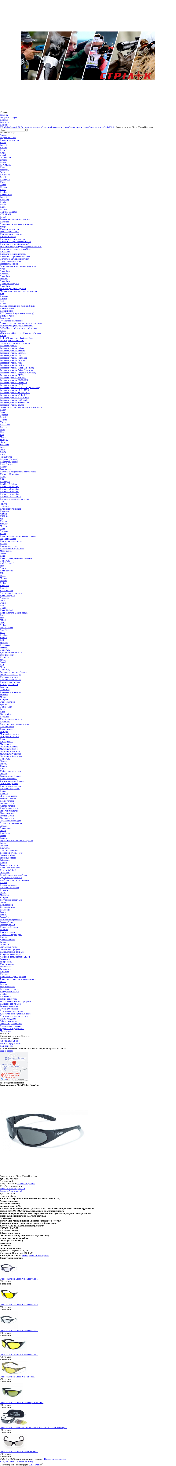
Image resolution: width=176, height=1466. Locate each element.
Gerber (3, 583)
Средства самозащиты (10, 261)
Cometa (3, 420)
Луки (2, 269)
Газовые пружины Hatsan (12, 348)
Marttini (3, 580)
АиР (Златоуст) (7, 563)
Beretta (3, 162)
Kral (2, 434)
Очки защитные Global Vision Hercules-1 (19, 1330)
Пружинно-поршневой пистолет (15, 256)
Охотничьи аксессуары (11, 541)
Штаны (3, 882)
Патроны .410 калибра (10, 496)
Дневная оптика (7, 939)
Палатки (4, 793)
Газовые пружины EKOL (12, 375)
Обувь (3, 902)
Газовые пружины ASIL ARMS (14, 397)
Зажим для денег (8, 1018)
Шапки (3, 863)
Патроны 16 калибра (9, 486)
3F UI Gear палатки (9, 796)
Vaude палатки (7, 813)
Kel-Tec (3, 192)
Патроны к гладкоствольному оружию (18, 472)
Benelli (3, 142)
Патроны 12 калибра (9, 474)
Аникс (3, 335)
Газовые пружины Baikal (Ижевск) (16, 370)
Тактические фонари (10, 788)
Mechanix (4, 895)
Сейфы (3, 994)
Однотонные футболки (11, 877)
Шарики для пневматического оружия (18, 536)
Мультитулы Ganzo (9, 746)
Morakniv (4, 578)
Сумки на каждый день (11, 934)
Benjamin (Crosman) (9, 459)
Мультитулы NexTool (10, 751)
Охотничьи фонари (9, 783)
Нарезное (4, 222)
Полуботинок (6, 905)
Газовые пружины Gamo (11, 355)
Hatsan (3, 167)
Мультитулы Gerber (9, 749)
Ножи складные (7, 595)
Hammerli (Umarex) (9, 462)
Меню (6, 112)
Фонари (3, 773)
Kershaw (4, 635)
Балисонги (5, 687)
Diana (2, 429)
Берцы (3, 912)
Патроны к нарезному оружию (14, 499)
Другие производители (11, 593)
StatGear (4, 647)
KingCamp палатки (9, 808)
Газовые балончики (9, 264)
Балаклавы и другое (9, 865)
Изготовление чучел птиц (12, 548)
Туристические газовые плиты (14, 724)
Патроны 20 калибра (9, 489)
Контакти (4, 122)
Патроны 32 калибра (9, 494)
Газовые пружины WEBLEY (13, 395)
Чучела (3, 543)
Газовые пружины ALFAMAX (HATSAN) (20, 387)
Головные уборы (8, 858)
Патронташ (5, 996)
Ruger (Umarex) (7, 464)
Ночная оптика (7, 964)
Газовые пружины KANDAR (14, 400)
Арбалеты (4, 274)
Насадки (4, 974)
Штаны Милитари (8, 885)
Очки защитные (7, 702)
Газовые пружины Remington (13, 358)
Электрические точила (10, 679)
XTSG (3, 452)
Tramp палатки (7, 803)
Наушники (5, 721)
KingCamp (5, 833)
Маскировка (6, 551)
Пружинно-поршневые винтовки (15, 241)
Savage (3, 226)
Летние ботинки (7, 907)
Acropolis (4, 699)
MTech (3, 620)
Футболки (4, 872)
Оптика (3, 937)
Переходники (6, 311)
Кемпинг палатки (8, 798)
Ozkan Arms (5, 157)
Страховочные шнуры (10, 820)
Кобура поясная (7, 986)
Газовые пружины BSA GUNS (14, 390)
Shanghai (4, 439)
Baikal (3, 303)
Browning (4, 199)
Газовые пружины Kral (11, 363)
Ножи (3, 556)
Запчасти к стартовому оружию (15, 343)
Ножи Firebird (6, 571)
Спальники (5, 828)
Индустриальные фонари (12, 781)
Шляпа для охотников (10, 868)
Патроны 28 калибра (9, 491)
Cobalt (3, 155)
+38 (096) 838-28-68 (9, 1041)
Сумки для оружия (9, 1009)
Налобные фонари (8, 778)
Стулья (3, 825)
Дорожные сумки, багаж (11, 853)
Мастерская (5, 1031)
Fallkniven (4, 585)
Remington (5, 179)
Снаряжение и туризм (10, 692)
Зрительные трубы (8, 947)
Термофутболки (7, 924)
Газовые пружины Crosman (13, 353)
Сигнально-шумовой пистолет (14, 259)
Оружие (4, 135)
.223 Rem (4, 506)
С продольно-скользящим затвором (16, 224)
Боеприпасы (6, 469)
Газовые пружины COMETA (13, 382)
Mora (2, 667)
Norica (3, 422)
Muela (3, 575)
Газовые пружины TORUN (13, 377)
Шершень (4, 511)
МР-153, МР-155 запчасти (12, 340)
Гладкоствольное (8, 137)
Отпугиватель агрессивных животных (18, 266)
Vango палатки (7, 818)
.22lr (2, 501)
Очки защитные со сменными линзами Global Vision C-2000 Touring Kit (33, 1427)
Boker (2, 615)
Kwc (2, 293)
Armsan (3, 147)
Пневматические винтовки (12, 239)
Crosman (4, 296)
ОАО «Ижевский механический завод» (18, 328)
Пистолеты (5, 251)
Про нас (4, 120)
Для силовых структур (10, 1026)
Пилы (3, 769)
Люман (3, 514)
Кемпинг (4, 838)
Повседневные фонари (10, 786)
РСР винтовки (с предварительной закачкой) (21, 246)
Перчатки (4, 890)
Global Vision (6, 707)
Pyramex (4, 704)
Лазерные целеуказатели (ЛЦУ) (15, 957)
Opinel (3, 603)
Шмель (3, 521)
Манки (3, 553)
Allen (2, 712)
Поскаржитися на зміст (55, 1459)
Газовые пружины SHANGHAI (15, 392)
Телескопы (5, 959)
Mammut (4, 845)
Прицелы (4, 971)
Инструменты (6, 741)
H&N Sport (5, 516)
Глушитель (5, 318)
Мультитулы (6, 744)
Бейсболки (5, 860)
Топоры (3, 764)
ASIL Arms (5, 424)
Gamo (2, 412)
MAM (3, 600)
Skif (2, 566)
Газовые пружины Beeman (12, 350)
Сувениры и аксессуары (11, 1011)
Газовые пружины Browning (13, 360)
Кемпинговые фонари (10, 776)
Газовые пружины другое (12, 405)
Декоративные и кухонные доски (15, 1014)
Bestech (3, 637)
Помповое (5, 175)
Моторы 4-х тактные (9, 736)
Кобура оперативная (9, 989)
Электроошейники (9, 850)
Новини (4, 125)
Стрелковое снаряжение (11, 321)
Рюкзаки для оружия (9, 1006)
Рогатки (4, 278)
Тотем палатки (7, 816)
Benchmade (5, 645)
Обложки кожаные (9, 1021)
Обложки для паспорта (11, 1023)
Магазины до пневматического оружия (18, 291)
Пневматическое (8, 236)
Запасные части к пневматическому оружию (21, 323)
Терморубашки (7, 922)
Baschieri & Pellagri (8, 484)
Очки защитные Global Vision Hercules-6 (19, 1279)
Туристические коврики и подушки (16, 840)
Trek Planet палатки (9, 811)
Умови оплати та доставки (12, 1188)
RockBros (4, 717)
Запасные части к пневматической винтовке (21, 407)
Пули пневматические (10, 509)
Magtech (4, 437)
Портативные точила (10, 682)
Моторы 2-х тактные (9, 734)
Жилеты (4, 929)
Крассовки (5, 910)
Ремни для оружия (8, 999)
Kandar (3, 467)
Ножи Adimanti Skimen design (14, 613)
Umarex (3, 298)
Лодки (3, 739)
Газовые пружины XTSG (12, 385)
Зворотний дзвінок (26, 1183)
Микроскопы (6, 962)
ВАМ (2, 454)
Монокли (4, 944)
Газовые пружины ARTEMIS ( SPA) (17, 368)
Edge (2, 709)
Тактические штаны (9, 887)
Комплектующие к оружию (13, 288)
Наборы (3, 791)
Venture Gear (6, 714)
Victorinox (4, 598)
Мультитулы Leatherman (11, 756)
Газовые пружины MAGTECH (14, 402)
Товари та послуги (8, 117)
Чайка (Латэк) (6, 457)
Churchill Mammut (8, 212)
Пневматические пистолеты (13, 254)
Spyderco (4, 642)
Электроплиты (7, 726)
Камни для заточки (9, 684)
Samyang (4, 523)
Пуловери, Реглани (9, 927)
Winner (3, 533)
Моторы (4, 731)
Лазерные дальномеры (10, 954)
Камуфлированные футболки (14, 875)
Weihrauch (4, 444)
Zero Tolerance (6, 627)
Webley (3, 447)
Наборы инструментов (10, 771)
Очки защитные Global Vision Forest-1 (17, 1377)
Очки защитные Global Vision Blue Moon (19, 1451)
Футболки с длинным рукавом (14, 880)
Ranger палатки (7, 801)
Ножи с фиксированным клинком (16, 558)
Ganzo (3, 568)
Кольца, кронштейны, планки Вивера (17, 306)
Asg (2, 301)
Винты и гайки (7, 316)
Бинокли (4, 942)
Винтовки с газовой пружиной (14, 244)
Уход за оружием (8, 538)
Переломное (6, 194)
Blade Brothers (6, 590)
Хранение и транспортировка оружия (17, 979)
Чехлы (3, 981)
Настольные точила (9, 677)
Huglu (3, 152)
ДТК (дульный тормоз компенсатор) (17, 313)
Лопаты (3, 766)
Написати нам (6, 1046)
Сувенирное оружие (9, 283)
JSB (2, 519)
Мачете (3, 761)
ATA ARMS (5, 165)
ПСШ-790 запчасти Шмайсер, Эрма (17, 338)
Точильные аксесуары (10, 674)
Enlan (2, 632)
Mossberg (4, 170)
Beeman (3, 427)
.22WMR (4, 504)
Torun (2, 449)
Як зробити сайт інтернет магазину (16, 1461)
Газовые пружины (8, 345)
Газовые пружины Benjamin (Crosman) (18, 373)
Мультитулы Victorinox (10, 754)
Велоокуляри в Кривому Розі (35, 1255)
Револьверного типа (9, 231)
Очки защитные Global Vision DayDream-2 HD (21, 1402)
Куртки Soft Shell (8, 870)
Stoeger (3, 172)
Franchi (3, 145)
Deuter (3, 835)
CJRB (2, 640)
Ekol (2, 432)
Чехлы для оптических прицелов (15, 1001)
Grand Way (5, 271)
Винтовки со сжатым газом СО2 (15, 249)
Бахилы (3, 915)
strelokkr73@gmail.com (10, 1043)
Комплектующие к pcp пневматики (16, 325)
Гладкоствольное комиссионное (15, 219)
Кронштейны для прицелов (13, 976)
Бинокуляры (6, 969)
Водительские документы (12, 1028)
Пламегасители (7, 308)
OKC (2, 622)
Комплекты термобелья (11, 919)
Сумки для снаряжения (11, 823)
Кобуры (3, 984)
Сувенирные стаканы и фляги (14, 1016)
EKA (2, 573)
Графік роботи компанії (11, 1191)
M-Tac (3, 697)
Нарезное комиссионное (11, 234)
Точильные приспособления (13, 672)
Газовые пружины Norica (12, 365)
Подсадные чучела (8, 546)
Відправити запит (8, 1183)
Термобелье (5, 917)
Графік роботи (6, 1051)
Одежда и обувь (7, 855)
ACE (2, 665)
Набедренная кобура (9, 991)
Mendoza (4, 526)
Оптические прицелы (10, 949)
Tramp (3, 830)
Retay (2, 150)
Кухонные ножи (7, 655)
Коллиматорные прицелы (12, 952)
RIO (2, 479)
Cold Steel (4, 588)
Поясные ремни (7, 932)
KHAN (3, 217)
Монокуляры (6, 967)
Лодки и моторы (8, 729)
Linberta (3, 160)
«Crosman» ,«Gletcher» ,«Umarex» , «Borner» (20, 333)
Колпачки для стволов (10, 1004)
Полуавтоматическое (10, 140)
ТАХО (3, 476)
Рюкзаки (4, 694)
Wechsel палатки (7, 806)
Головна (4, 115)
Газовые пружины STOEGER (14, 380)
